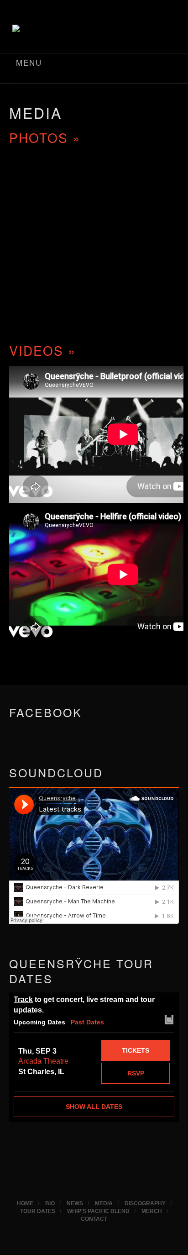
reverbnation (154, 11)
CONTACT (94, 1219)
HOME (25, 1203)
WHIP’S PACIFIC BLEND (98, 1211)
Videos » (42, 350)
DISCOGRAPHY (145, 1203)
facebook (36, 11)
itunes (83, 11)
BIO (50, 1203)
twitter (107, 11)
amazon (60, 11)
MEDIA (35, 112)
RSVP (135, 1073)
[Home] (93, 34)
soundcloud (131, 11)
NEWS (75, 1203)
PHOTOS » (45, 137)
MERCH (151, 1211)
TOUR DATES (37, 1211)
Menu (29, 62)
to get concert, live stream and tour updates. (84, 1004)
